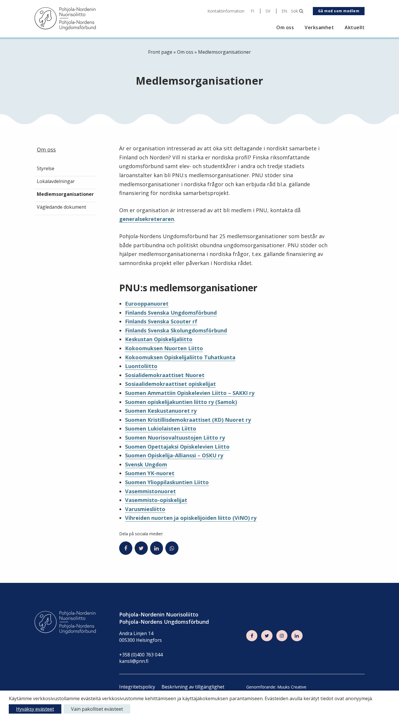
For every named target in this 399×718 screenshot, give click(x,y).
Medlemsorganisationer (65, 194)
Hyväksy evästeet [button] (35, 709)
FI (252, 11)
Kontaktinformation (225, 11)
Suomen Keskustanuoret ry (161, 410)
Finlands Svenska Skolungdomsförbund (176, 330)
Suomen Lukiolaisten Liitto (160, 428)
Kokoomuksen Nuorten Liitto (164, 348)
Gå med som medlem (338, 10)
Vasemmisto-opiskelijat (156, 499)
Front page (160, 52)
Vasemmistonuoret (150, 491)
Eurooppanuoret (147, 303)
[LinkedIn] (296, 635)
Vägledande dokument (61, 207)
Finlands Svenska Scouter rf (161, 321)
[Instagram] (281, 635)
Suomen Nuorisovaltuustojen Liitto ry (175, 437)
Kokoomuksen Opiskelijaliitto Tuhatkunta (180, 357)
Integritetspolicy (137, 687)
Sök (295, 11)
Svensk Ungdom (146, 464)
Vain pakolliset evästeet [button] (97, 709)
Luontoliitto (141, 366)
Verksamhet (319, 28)
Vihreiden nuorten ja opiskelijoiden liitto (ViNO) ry (190, 517)
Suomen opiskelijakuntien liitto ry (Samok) (181, 401)
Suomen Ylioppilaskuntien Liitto (167, 482)
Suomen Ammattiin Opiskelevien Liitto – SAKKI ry (189, 392)
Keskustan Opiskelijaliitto (158, 339)
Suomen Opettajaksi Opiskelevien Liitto (177, 446)
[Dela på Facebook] (125, 548)
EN (284, 11)
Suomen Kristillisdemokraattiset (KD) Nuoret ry (188, 419)
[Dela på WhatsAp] (171, 548)
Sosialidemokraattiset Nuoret (164, 375)
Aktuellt (355, 28)
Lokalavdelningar (56, 181)
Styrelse (45, 169)
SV (268, 11)
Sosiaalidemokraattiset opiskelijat (170, 383)
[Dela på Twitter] (141, 548)
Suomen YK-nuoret (149, 473)
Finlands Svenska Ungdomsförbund (171, 312)
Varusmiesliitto (145, 509)
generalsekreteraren (146, 218)
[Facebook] (251, 635)
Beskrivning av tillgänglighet (193, 687)
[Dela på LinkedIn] (156, 548)
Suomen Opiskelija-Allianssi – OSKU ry (174, 455)
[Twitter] (266, 635)
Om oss (285, 28)
